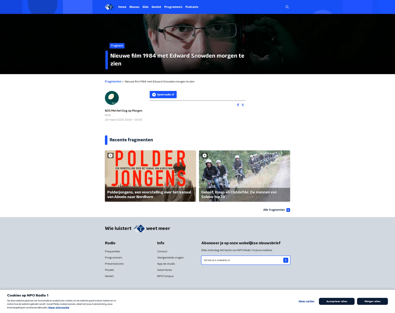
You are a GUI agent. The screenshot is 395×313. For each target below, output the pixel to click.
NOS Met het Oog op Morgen (123, 110)
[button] (287, 7)
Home (122, 7)
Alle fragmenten (274, 210)
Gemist (156, 7)
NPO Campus (165, 276)
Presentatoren (114, 264)
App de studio (166, 264)
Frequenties (112, 251)
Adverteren (164, 270)
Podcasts (191, 7)
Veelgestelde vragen (170, 257)
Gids (145, 7)
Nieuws (134, 7)
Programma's (173, 7)
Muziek (109, 270)
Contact (162, 251)
